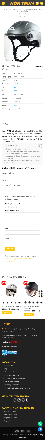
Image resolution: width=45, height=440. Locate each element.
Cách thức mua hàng (11, 382)
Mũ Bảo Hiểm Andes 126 (11, 306)
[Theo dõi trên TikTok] (23, 400)
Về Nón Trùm (8, 365)
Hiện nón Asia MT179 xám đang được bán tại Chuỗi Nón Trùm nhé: (21, 162)
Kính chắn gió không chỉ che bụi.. (18, 153)
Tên (6, 229)
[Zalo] (40, 429)
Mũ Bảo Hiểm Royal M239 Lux (31, 307)
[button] (3, 3)
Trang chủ (7, 9)
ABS (15, 87)
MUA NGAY (7, 312)
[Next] (43, 299)
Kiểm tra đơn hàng (10, 372)
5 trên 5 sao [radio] (16, 207)
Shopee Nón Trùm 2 (10, 418)
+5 (19, 302)
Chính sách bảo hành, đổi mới (14, 378)
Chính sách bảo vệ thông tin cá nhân (16, 388)
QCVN (16, 84)
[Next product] (20, 15)
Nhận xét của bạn (12, 210)
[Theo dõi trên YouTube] (26, 400)
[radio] (3, 302)
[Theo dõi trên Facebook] (15, 400)
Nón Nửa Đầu (31, 9)
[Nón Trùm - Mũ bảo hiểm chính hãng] (22, 3)
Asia (15, 105)
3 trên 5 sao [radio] (11, 207)
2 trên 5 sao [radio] (8, 207)
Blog (5, 369)
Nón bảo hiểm (18, 9)
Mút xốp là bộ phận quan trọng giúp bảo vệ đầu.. (23, 151)
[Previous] (1, 299)
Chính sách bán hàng (11, 375)
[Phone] (40, 423)
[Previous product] (24, 15)
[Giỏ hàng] (41, 3)
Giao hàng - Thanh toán (12, 385)
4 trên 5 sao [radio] (14, 207)
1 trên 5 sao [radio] (5, 207)
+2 (41, 302)
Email (7, 238)
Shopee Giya (8, 421)
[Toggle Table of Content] (39, 146)
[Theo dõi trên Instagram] (19, 400)
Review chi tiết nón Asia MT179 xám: (16, 149)
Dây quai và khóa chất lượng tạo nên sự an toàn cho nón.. (23, 157)
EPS (15, 91)
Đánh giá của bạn (12, 204)
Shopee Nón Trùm (10, 414)
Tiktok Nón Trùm (9, 411)
